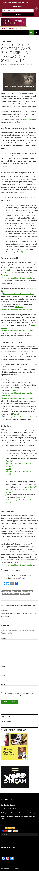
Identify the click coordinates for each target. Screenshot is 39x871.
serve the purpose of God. (10, 539)
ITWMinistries (15, 64)
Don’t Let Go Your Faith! (9, 809)
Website (4, 684)
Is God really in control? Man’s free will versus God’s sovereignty (18, 613)
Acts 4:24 (9, 461)
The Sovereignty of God (10, 594)
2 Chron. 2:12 (15, 390)
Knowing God (6, 41)
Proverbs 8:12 (6, 396)
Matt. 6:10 (19, 307)
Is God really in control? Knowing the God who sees (18, 604)
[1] (22, 252)
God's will (16, 591)
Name (3, 666)
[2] (19, 375)
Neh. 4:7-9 (33, 487)
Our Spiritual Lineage (8, 805)
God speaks (6, 591)
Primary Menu (36, 32)
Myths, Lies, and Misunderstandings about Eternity (18, 813)
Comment (5, 638)
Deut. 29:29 (6, 275)
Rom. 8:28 (24, 562)
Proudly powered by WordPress (10, 868)
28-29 (8, 469)
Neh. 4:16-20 (20, 497)
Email (3, 675)
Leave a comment (27, 64)
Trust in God (25, 594)
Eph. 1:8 (16, 414)
